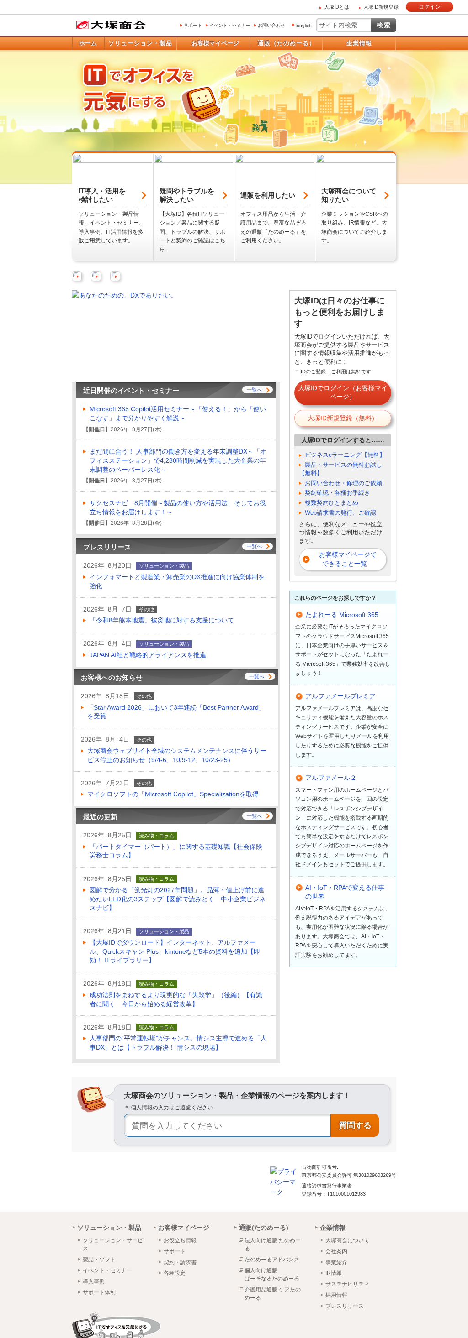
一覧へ (254, 389)
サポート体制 (99, 1292)
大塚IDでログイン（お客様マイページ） (343, 392)
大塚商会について (347, 1240)
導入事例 (94, 1281)
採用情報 (336, 1295)
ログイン (430, 7)
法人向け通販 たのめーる (273, 1244)
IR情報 (333, 1273)
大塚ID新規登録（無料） (343, 418)
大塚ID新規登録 (381, 7)
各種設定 (175, 1273)
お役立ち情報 (180, 1240)
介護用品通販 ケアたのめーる (273, 1293)
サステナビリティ (347, 1284)
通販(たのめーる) (263, 1227)
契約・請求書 (180, 1262)
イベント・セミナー (229, 25)
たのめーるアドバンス (272, 1259)
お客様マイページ (215, 43)
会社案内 (336, 1251)
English (304, 25)
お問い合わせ (271, 25)
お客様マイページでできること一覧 (348, 559)
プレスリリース (344, 1306)
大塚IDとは (336, 7)
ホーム (88, 43)
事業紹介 (336, 1262)
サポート (193, 25)
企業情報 (359, 43)
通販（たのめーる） (286, 43)
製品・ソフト (99, 1259)
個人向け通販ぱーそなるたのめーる (272, 1274)
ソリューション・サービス (113, 1244)
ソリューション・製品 (140, 43)
